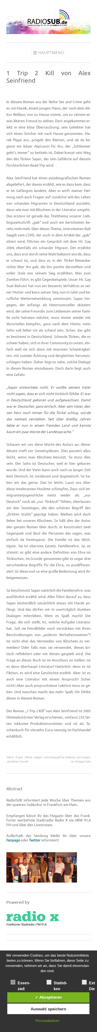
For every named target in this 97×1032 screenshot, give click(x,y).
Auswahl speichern (48, 1009)
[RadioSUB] (48, 33)
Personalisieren (47, 1021)
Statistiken (60, 983)
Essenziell (24, 983)
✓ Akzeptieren (48, 997)
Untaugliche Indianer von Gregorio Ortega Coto (70, 759)
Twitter (34, 840)
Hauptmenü (51, 52)
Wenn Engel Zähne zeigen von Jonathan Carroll (27, 759)
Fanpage (13, 840)
